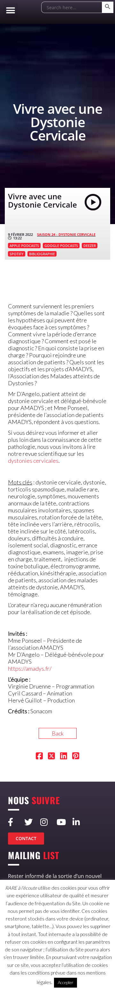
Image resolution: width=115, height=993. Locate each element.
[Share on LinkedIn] (63, 756)
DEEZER (89, 245)
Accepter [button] (65, 982)
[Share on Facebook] (39, 756)
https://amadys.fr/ (29, 668)
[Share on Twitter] (51, 756)
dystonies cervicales (33, 460)
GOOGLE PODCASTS (61, 245)
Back (58, 733)
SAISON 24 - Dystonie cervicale (66, 234)
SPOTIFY (17, 253)
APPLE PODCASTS (24, 245)
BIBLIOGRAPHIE (42, 253)
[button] (10, 10)
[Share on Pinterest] (76, 756)
